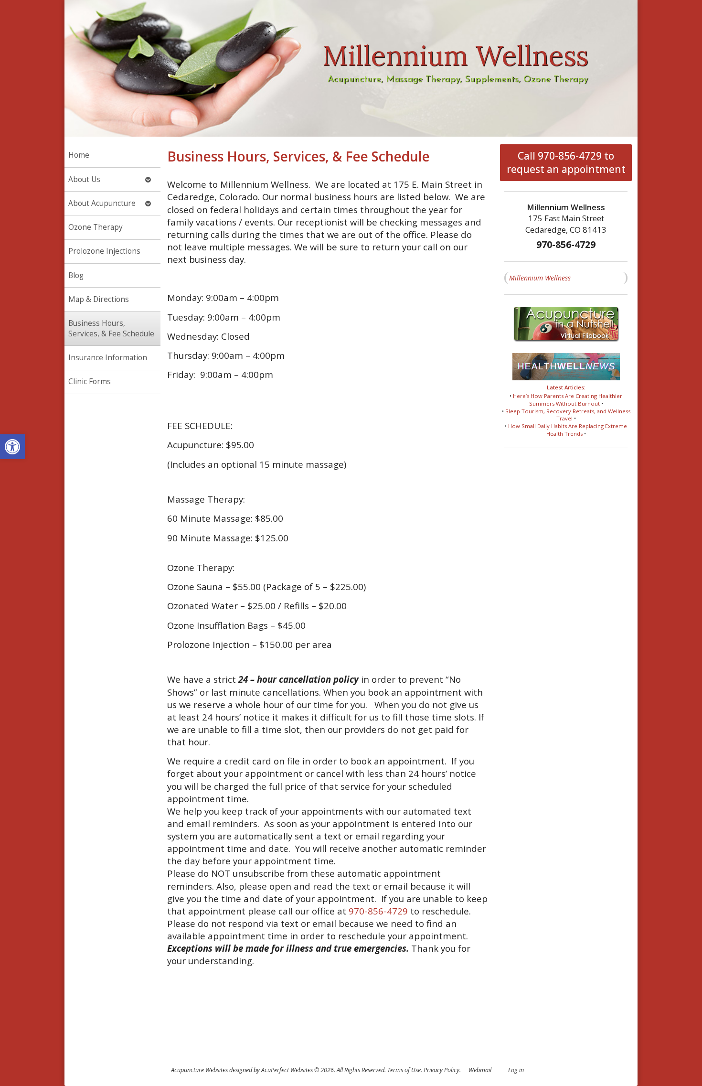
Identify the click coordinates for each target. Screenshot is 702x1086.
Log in (516, 1070)
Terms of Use (404, 1070)
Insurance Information (107, 358)
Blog (76, 275)
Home (78, 155)
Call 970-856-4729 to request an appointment (566, 162)
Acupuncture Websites (199, 1070)
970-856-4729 (378, 911)
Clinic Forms (89, 381)
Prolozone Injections (104, 251)
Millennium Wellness (540, 277)
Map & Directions (98, 299)
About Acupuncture (102, 203)
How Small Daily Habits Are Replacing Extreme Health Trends (567, 429)
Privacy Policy (441, 1070)
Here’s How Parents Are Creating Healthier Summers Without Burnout (567, 399)
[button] (12, 446)
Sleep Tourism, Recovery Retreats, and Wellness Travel (567, 415)
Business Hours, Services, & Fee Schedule (111, 328)
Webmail (479, 1070)
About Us (84, 179)
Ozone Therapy (95, 227)
